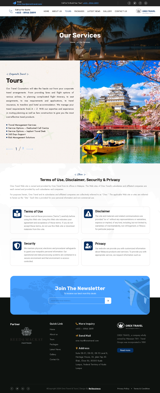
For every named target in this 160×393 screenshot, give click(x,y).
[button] (9, 149)
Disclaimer (102, 211)
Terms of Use (33, 211)
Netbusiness (95, 389)
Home (72, 42)
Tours (52, 339)
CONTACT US (121, 11)
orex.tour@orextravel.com (29, 4)
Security (29, 243)
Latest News (55, 349)
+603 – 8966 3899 (25, 12)
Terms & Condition (142, 388)
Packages (54, 344)
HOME (46, 11)
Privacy (100, 244)
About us (54, 334)
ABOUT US (57, 11)
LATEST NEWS (93, 11)
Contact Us (54, 359)
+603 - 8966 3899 (90, 3)
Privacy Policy (123, 388)
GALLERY (107, 11)
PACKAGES (79, 11)
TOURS (68, 11)
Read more (125, 350)
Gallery (53, 354)
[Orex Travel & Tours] (145, 11)
